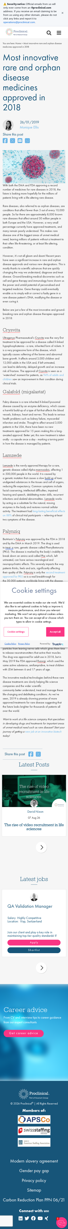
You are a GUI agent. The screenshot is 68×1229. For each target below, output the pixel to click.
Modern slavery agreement (34, 1161)
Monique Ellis (29, 127)
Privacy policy (34, 1180)
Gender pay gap (34, 1171)
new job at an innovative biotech (43, 731)
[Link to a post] (34, 791)
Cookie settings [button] (16, 631)
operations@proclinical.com (19, 22)
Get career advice (23, 1033)
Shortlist (34, 950)
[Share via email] (20, 141)
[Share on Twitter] (12, 141)
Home (18, 43)
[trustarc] (57, 644)
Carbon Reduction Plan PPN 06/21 (34, 1200)
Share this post (13, 134)
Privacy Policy (24, 643)
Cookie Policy (10, 643)
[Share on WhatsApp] (27, 141)
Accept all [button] (55, 631)
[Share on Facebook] (5, 141)
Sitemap (34, 1190)
